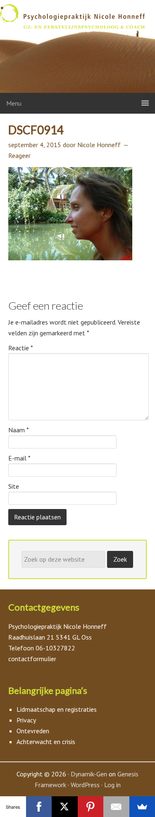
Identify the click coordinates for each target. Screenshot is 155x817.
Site (13, 486)
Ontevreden (33, 731)
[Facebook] (39, 806)
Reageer (19, 155)
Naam (18, 430)
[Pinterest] (91, 806)
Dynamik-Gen (89, 774)
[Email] (116, 806)
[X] (65, 806)
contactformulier (32, 659)
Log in (112, 785)
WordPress (85, 785)
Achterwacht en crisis (46, 741)
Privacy (26, 720)
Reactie (20, 348)
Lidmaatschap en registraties (57, 709)
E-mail (19, 458)
